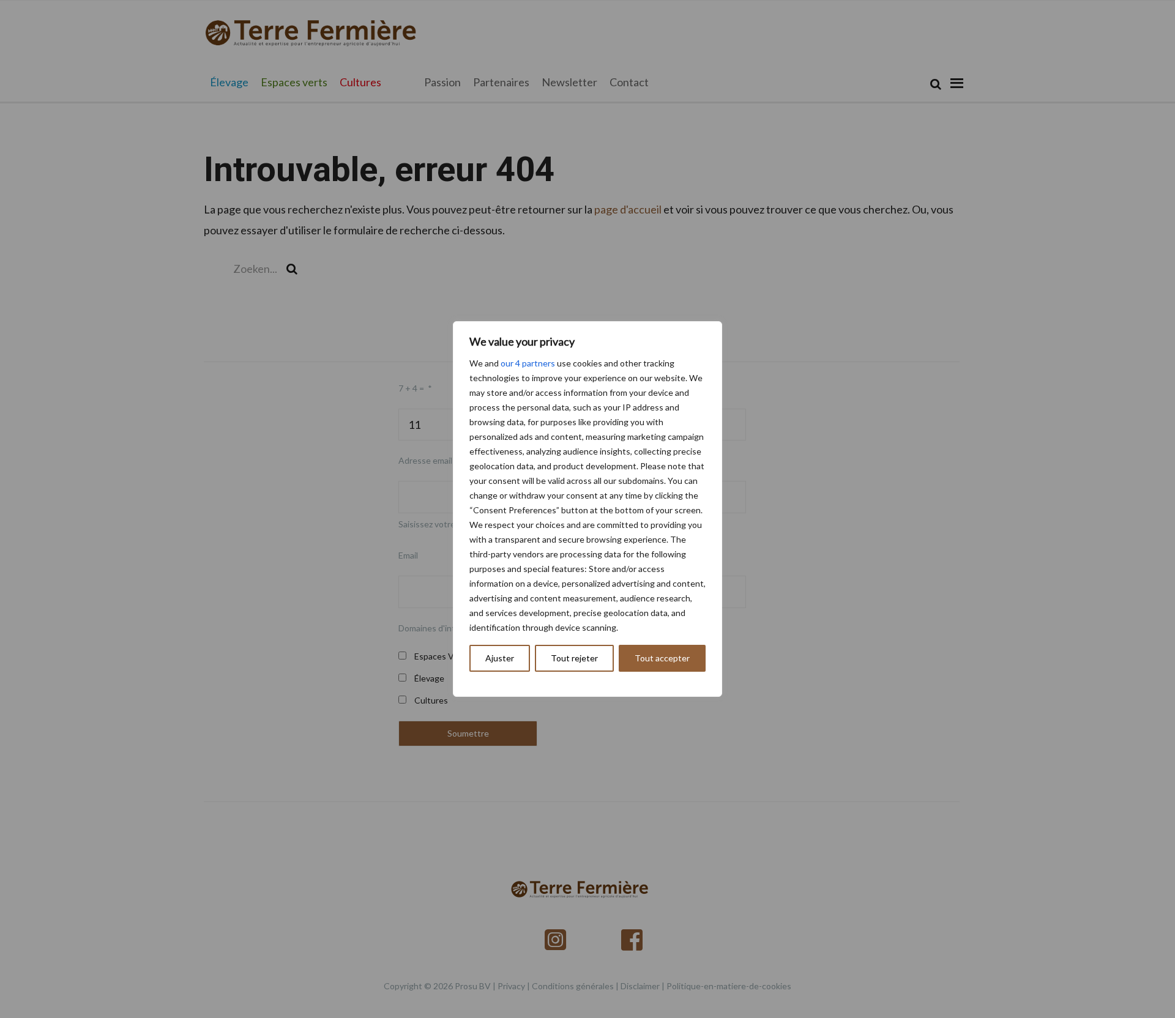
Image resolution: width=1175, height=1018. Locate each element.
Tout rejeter (574, 658)
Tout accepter (662, 658)
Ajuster (499, 658)
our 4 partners (528, 363)
